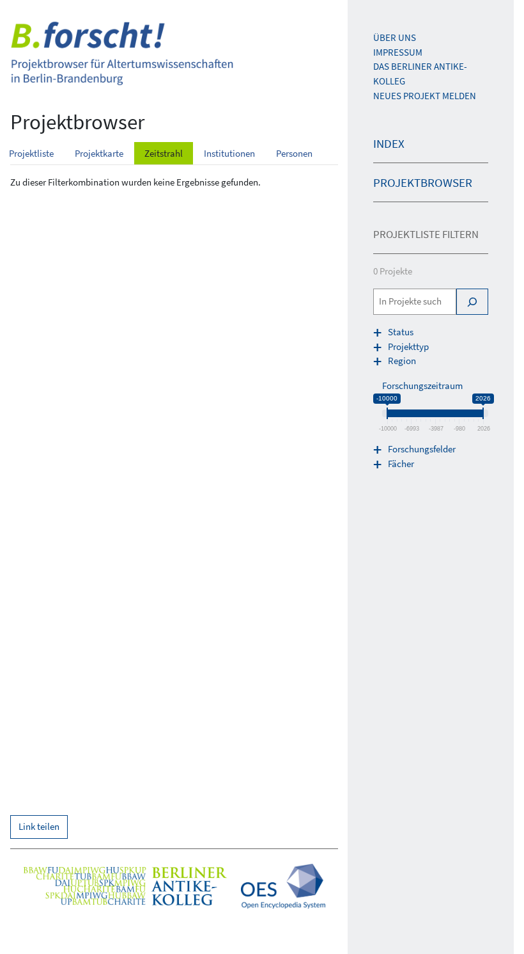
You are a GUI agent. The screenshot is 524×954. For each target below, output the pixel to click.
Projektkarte (99, 153)
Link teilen (39, 826)
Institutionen (229, 153)
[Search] (472, 302)
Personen (294, 153)
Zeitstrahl (163, 153)
